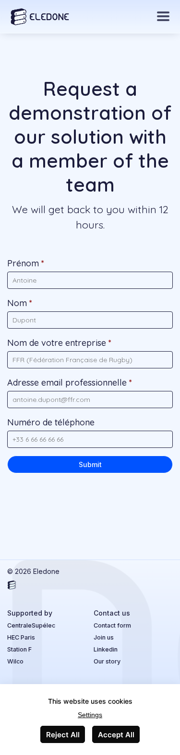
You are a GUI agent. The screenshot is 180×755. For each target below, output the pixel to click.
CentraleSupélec (31, 625)
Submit (90, 464)
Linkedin (106, 649)
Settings (90, 715)
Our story (107, 661)
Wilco (15, 661)
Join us (104, 637)
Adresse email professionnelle (69, 382)
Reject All (63, 734)
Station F (19, 649)
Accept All (116, 734)
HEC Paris (21, 637)
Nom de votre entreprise (59, 342)
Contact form (112, 625)
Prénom (25, 263)
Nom (19, 303)
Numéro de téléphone (51, 422)
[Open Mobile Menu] (163, 16)
